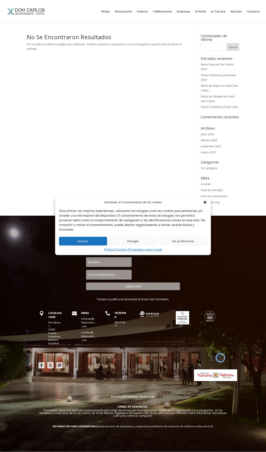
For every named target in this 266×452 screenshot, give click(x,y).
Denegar (133, 241)
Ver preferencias (183, 241)
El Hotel (200, 11)
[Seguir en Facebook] (41, 365)
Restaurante (123, 11)
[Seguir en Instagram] (59, 365)
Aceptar (83, 241)
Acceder (206, 184)
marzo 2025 (208, 152)
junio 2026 (207, 134)
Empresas (183, 11)
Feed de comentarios (214, 196)
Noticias (236, 11)
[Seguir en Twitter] (50, 365)
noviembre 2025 (211, 146)
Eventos (142, 11)
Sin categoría (209, 168)
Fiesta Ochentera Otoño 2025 (219, 107)
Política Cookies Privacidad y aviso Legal (133, 249)
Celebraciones (162, 11)
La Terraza (218, 11)
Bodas (105, 11)
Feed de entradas (212, 190)
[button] (205, 202)
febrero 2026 (209, 140)
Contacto (253, 11)
